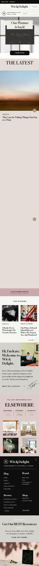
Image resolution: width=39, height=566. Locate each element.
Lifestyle (5, 114)
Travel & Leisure (27, 324)
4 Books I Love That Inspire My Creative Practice (9, 330)
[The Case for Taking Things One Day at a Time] (19, 91)
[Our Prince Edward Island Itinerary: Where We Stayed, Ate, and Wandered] (29, 313)
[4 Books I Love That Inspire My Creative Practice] (10, 313)
